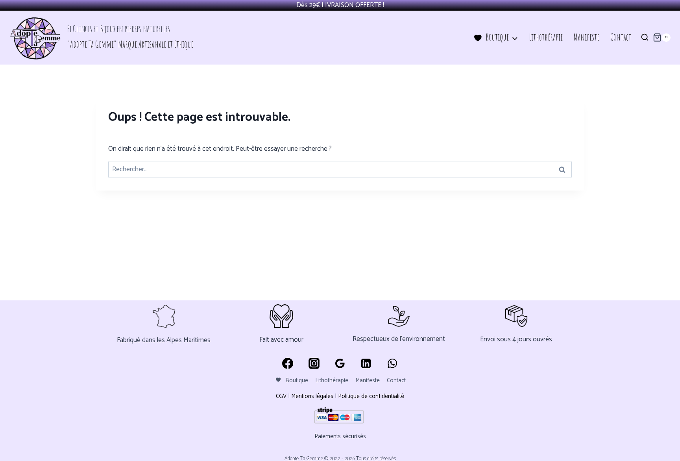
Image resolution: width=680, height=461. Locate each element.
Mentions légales (312, 396)
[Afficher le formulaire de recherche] (645, 37)
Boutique (296, 380)
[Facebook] (288, 363)
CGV (281, 396)
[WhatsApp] (392, 363)
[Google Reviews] (340, 363)
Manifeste (586, 37)
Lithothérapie (546, 37)
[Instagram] (314, 363)
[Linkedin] (366, 363)
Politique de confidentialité (371, 396)
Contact (620, 37)
